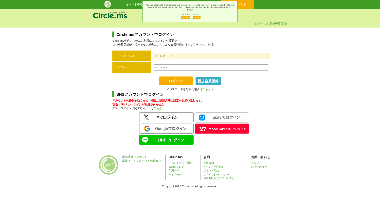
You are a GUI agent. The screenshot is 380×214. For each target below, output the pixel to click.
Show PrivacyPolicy (190, 14)
